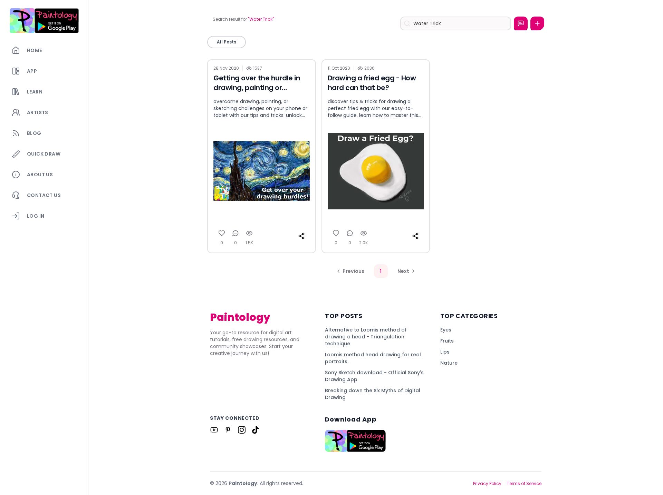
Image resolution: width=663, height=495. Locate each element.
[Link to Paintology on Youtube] (214, 430)
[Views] (249, 233)
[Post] (537, 23)
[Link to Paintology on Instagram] (242, 430)
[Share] (301, 236)
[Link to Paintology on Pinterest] (228, 430)
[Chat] (521, 23)
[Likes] (222, 233)
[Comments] (235, 233)
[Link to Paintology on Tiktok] (255, 430)
